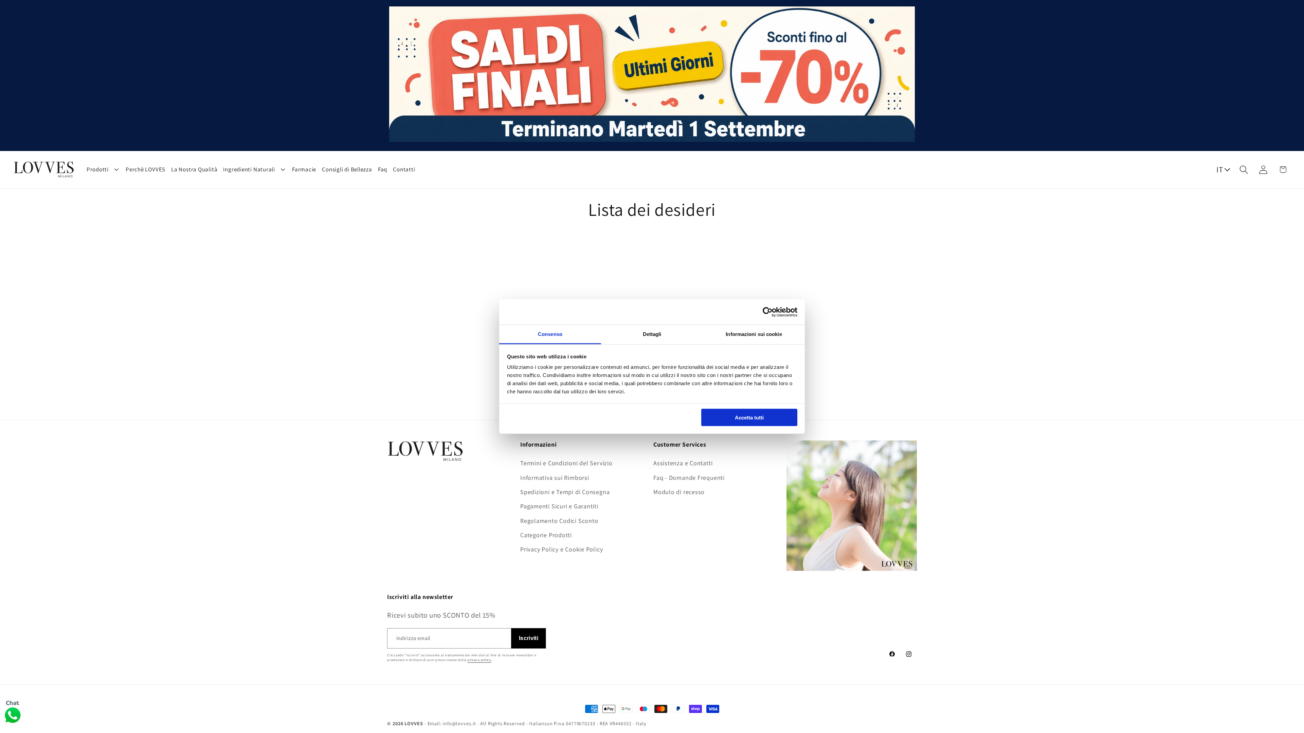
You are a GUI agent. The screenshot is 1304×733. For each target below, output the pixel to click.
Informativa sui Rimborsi (554, 477)
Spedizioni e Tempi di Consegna (565, 492)
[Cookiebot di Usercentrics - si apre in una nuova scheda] (767, 312)
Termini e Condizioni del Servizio (566, 463)
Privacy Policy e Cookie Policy (561, 549)
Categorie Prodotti (546, 535)
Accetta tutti (749, 417)
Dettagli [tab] (652, 334)
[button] (1244, 169)
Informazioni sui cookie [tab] (754, 334)
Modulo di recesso (679, 492)
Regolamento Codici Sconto (559, 520)
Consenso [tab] (550, 334)
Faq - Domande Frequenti (689, 477)
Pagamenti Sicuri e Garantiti (559, 506)
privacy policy (479, 660)
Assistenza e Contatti (682, 463)
